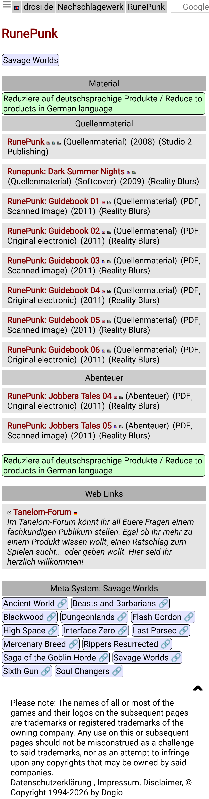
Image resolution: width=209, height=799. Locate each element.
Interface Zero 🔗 (95, 630)
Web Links (104, 494)
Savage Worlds (30, 60)
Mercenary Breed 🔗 (41, 644)
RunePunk (146, 7)
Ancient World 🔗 (35, 603)
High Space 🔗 (30, 630)
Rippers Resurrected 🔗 (127, 644)
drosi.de (38, 7)
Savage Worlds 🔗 (147, 657)
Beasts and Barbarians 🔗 (120, 603)
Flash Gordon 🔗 (163, 617)
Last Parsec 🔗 (161, 630)
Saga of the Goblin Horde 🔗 (56, 657)
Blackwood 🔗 (29, 617)
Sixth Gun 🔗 (27, 671)
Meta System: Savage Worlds (104, 588)
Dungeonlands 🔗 (94, 617)
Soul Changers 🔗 (89, 671)
